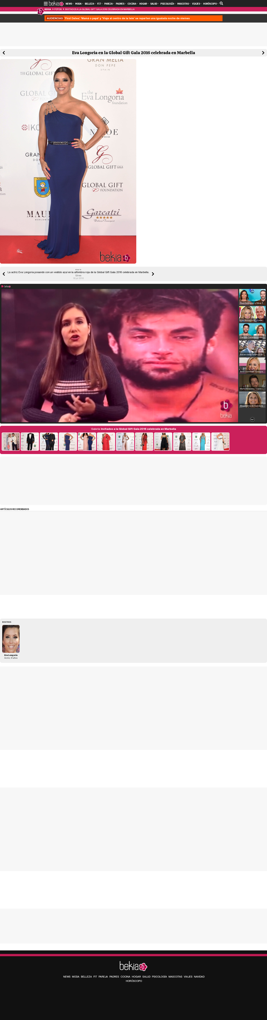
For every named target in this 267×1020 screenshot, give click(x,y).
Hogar (136, 976)
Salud (146, 976)
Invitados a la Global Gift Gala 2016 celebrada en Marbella (100, 9)
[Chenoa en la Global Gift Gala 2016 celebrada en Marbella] (106, 441)
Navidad (199, 976)
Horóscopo (134, 981)
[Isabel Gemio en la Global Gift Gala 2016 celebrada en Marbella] (163, 441)
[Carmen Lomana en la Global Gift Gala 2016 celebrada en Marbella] (201, 441)
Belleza (86, 976)
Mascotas (175, 976)
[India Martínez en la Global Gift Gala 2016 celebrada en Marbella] (220, 441)
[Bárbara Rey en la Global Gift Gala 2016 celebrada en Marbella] (182, 441)
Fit (95, 976)
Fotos (58, 9)
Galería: (133, 428)
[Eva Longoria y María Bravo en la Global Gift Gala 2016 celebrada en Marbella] (87, 441)
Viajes (188, 976)
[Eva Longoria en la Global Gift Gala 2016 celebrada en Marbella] (68, 441)
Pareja (103, 976)
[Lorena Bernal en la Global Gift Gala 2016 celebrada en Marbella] (144, 441)
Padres (114, 976)
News (67, 976)
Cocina (125, 976)
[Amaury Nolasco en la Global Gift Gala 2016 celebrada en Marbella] (30, 441)
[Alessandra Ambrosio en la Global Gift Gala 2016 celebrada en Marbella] (125, 441)
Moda (75, 976)
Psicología (159, 976)
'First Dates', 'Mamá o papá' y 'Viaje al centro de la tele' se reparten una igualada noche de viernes (118, 18)
